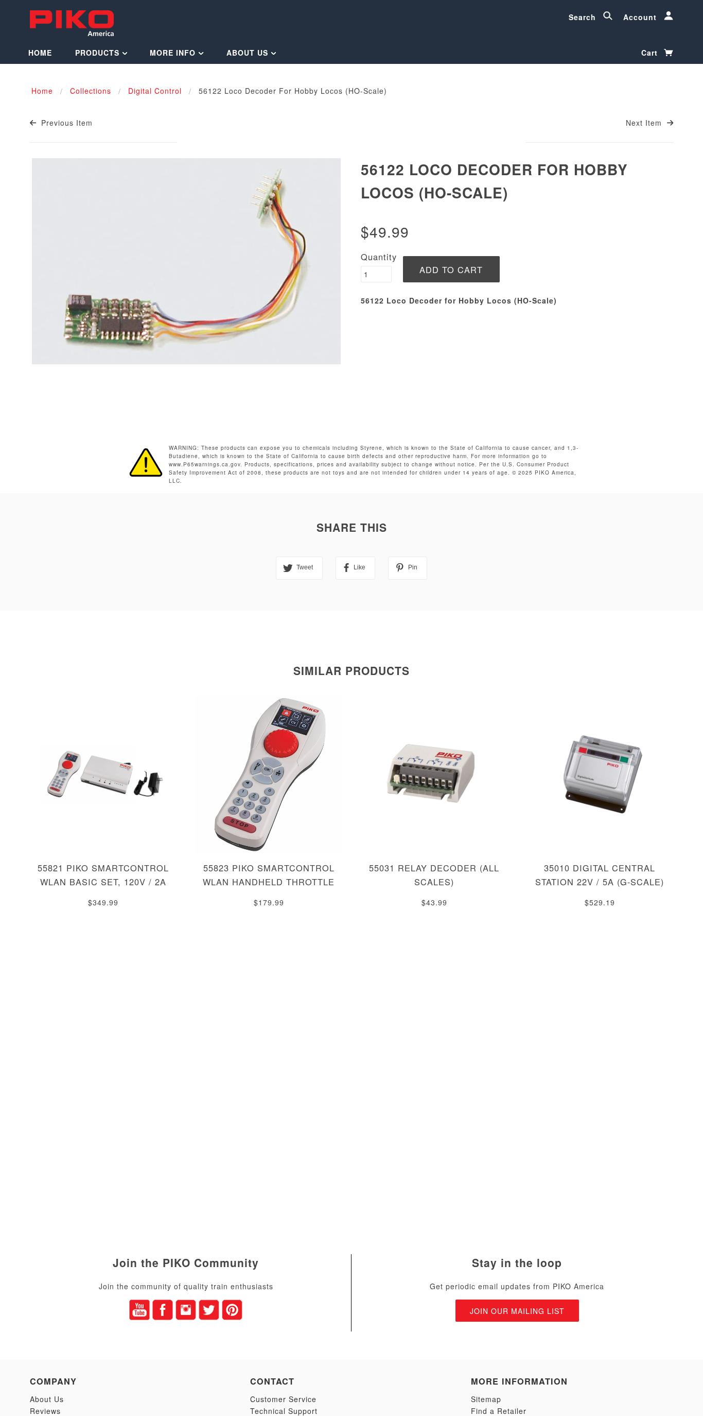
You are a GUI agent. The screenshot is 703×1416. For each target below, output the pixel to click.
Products (98, 52)
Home (40, 52)
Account (641, 17)
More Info (174, 52)
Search (584, 17)
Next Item (645, 122)
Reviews (45, 1411)
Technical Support (284, 1411)
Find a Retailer (498, 1411)
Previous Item (66, 122)
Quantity (379, 256)
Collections (90, 91)
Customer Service (283, 1399)
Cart (650, 52)
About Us (248, 52)
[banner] (72, 22)
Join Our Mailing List (517, 1311)
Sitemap (486, 1399)
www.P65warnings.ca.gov (204, 464)
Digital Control (155, 91)
